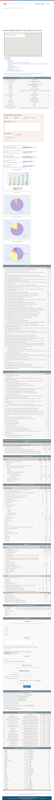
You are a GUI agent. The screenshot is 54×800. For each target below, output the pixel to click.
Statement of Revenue (12, 66)
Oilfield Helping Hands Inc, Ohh (13, 726)
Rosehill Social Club (13, 742)
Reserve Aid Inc (12, 723)
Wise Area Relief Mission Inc (12, 731)
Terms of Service (20, 661)
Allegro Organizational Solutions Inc (9, 696)
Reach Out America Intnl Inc (12, 736)
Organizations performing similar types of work (15, 70)
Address (30, 714)
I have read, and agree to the (14, 661)
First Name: (6, 117)
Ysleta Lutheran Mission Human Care (13, 725)
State (41, 714)
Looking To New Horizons (8, 698)
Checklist (10, 61)
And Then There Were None (12, 743)
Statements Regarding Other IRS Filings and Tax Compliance (19, 62)
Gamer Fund (13, 729)
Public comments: (10, 121)
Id (3, 714)
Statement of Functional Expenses (14, 67)
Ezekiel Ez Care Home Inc (8, 703)
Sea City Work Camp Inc (13, 745)
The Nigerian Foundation (8, 707)
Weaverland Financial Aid (13, 715)
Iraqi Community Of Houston (8, 700)
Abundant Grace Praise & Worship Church (10, 693)
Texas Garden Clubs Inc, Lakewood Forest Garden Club (12, 705)
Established (44, 714)
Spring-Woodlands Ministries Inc (13, 737)
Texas (11, 8)
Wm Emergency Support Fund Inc (12, 739)
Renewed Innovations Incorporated (12, 734)
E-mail (30, 117)
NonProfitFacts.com (5, 8)
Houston (35, 84)
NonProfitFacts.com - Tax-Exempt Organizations (19, 3)
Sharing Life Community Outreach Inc (13, 722)
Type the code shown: (8, 133)
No (10, 648)
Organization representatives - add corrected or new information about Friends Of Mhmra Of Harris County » (23, 73)
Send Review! (27, 686)
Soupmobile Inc (12, 728)
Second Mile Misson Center (12, 720)
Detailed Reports (10, 60)
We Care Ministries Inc (12, 732)
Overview (8, 59)
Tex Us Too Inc (6, 708)
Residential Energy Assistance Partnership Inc (13, 719)
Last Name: (16, 117)
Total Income (49, 714)
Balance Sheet (10, 68)
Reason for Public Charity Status (14, 69)
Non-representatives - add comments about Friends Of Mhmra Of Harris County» (18, 74)
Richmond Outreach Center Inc (13, 717)
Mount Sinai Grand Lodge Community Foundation (12, 694)
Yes (6, 648)
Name (13, 714)
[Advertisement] (27, 19)
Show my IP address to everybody (30, 680)
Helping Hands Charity (7, 702)
